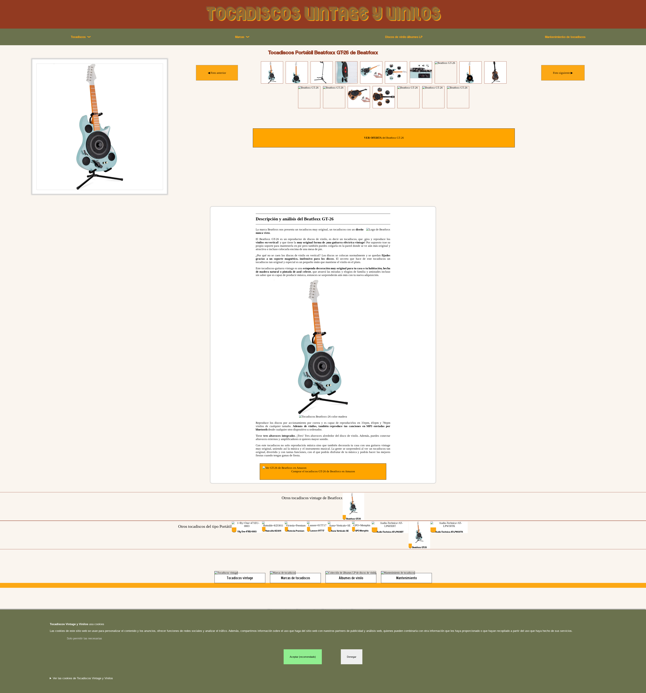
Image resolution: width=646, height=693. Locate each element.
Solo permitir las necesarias (84, 638)
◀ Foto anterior (217, 72)
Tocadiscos (81, 37)
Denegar (351, 656)
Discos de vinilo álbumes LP (403, 37)
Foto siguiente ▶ (563, 72)
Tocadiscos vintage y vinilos (323, 14)
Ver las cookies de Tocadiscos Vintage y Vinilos (83, 678)
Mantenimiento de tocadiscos (565, 37)
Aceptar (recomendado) (303, 656)
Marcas (242, 37)
